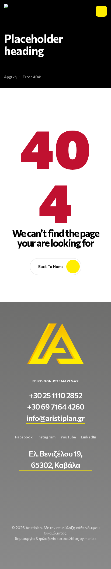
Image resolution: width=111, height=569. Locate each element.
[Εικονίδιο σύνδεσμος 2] (101, 11)
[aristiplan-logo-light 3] (17, 11)
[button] (55, 395)
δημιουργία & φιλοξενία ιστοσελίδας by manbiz (55, 538)
